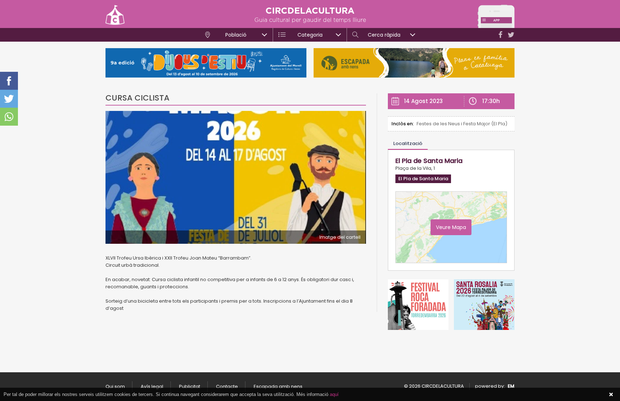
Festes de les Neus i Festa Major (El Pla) (462, 123)
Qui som (115, 386)
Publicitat (189, 386)
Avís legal (152, 386)
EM (511, 386)
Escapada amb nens (278, 386)
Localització (407, 143)
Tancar (611, 394)
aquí (334, 394)
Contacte (227, 386)
